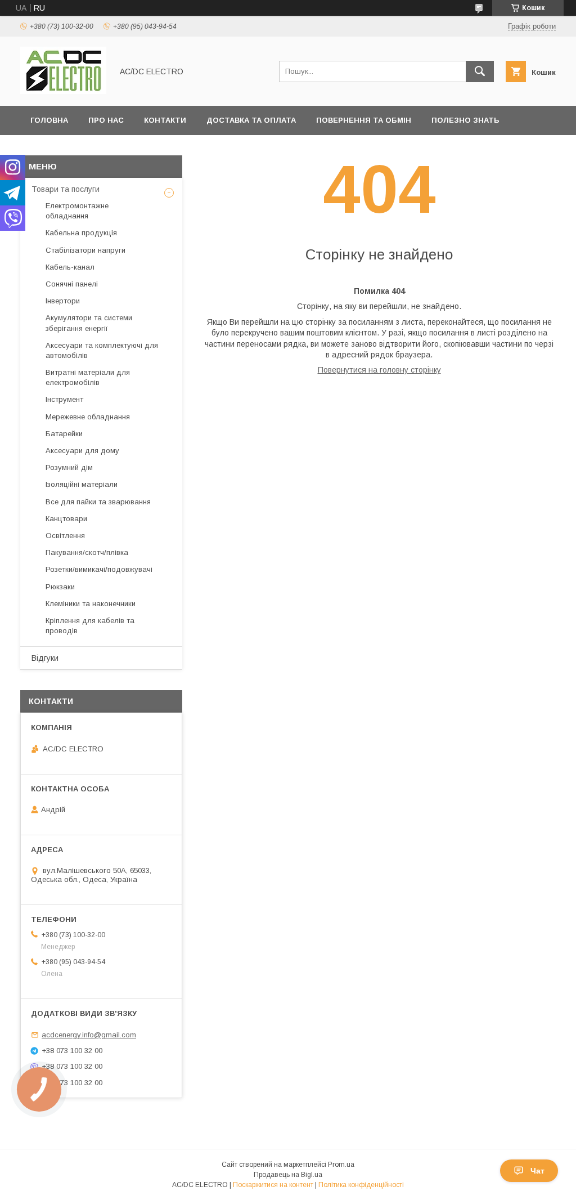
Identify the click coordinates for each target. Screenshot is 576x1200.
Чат (537, 1170)
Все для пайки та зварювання (98, 502)
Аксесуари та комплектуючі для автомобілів (102, 350)
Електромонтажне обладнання (77, 211)
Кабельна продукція (81, 233)
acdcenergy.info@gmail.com (89, 1035)
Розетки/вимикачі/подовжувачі (99, 569)
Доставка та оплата (251, 120)
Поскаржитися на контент (273, 1185)
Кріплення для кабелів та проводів (90, 625)
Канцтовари (66, 518)
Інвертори (63, 301)
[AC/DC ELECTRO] (63, 91)
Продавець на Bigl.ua (288, 1175)
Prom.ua (341, 1164)
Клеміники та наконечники (91, 603)
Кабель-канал (70, 267)
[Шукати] (480, 71)
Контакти (165, 120)
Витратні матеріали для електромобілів (88, 377)
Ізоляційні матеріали (82, 484)
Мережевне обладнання (88, 417)
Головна (49, 120)
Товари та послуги (66, 189)
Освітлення (65, 535)
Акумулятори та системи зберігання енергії (89, 323)
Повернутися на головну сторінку (379, 369)
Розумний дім (69, 467)
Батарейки (64, 433)
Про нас (106, 120)
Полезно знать (465, 120)
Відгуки (45, 657)
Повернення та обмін (363, 120)
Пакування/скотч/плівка (87, 552)
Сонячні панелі (72, 284)
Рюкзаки (60, 587)
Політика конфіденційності (361, 1185)
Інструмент (64, 399)
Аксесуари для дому (82, 450)
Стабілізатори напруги (85, 250)
